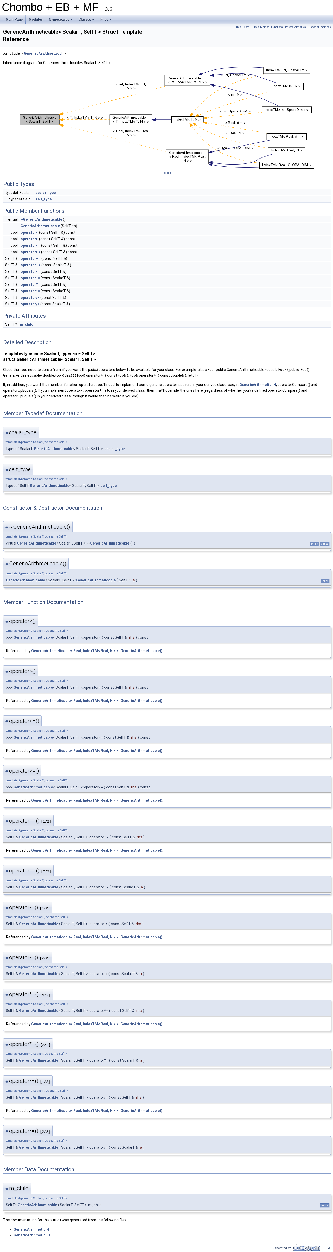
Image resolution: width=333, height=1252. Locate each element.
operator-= (30, 271)
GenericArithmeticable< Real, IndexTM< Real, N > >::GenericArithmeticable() (96, 651)
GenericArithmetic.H (43, 53)
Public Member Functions (267, 27)
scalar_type (45, 193)
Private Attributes (295, 27)
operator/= (30, 297)
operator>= (30, 252)
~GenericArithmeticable (41, 219)
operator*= (30, 284)
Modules (36, 19)
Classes (87, 20)
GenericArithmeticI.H (257, 385)
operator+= (31, 258)
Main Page (14, 19)
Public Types (241, 27)
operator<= (30, 245)
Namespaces (61, 20)
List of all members (320, 27)
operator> (29, 239)
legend (167, 172)
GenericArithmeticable (40, 226)
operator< (29, 232)
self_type (43, 199)
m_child (27, 324)
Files (106, 20)
